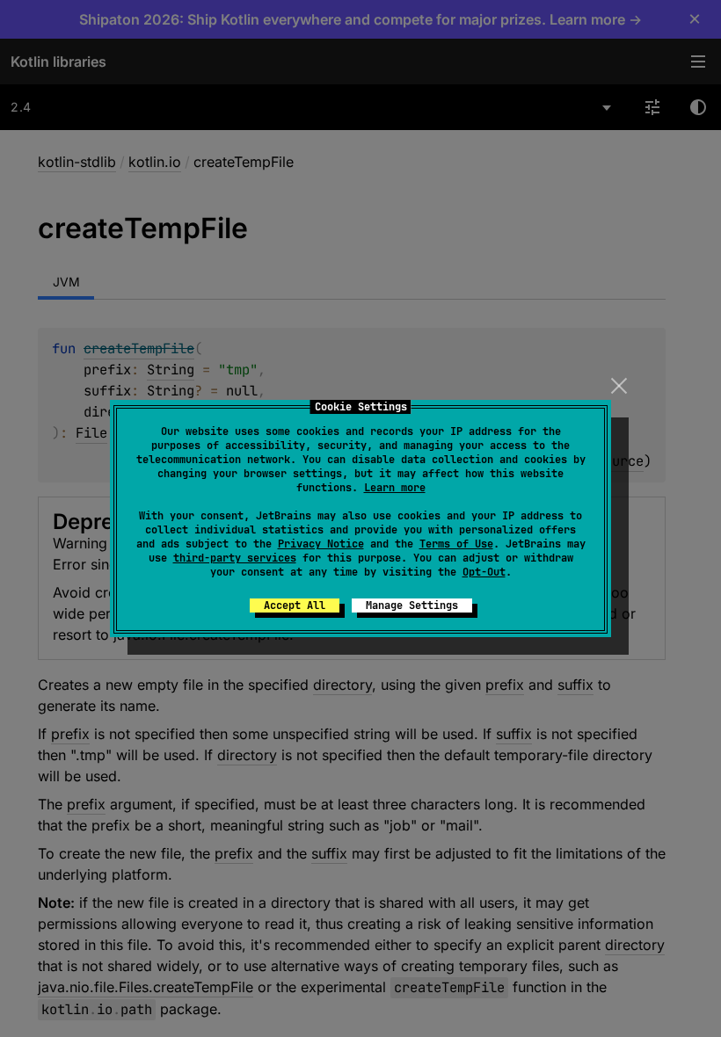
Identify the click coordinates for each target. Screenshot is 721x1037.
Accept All (294, 605)
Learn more (395, 488)
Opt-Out (484, 572)
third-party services (234, 558)
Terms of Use (456, 544)
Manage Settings (412, 605)
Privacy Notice (321, 544)
